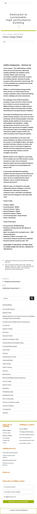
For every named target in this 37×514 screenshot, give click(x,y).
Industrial (5, 353)
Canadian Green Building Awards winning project (16, 322)
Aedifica (14, 266)
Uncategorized (7, 409)
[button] (19, 26)
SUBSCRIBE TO (8, 244)
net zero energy (7, 381)
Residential (6, 388)
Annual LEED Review (9, 309)
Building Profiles (7, 313)
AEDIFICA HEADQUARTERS (25, 266)
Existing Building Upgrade (10, 346)
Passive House (7, 385)
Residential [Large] (8, 392)
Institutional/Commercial (9, 357)
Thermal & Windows (8, 406)
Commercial (6, 325)
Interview (5, 371)
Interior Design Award (13, 267)
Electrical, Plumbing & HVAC (11, 339)
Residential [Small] (8, 395)
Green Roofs (6, 350)
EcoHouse (6, 332)
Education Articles (8, 336)
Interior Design (7, 364)
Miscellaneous (7, 374)
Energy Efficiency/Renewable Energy (13, 343)
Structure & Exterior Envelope (11, 402)
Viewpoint (5, 413)
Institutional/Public (8, 360)
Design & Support (7, 329)
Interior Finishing (7, 367)
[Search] (32, 298)
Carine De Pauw (18, 34)
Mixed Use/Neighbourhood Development (14, 378)
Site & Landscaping (8, 399)
